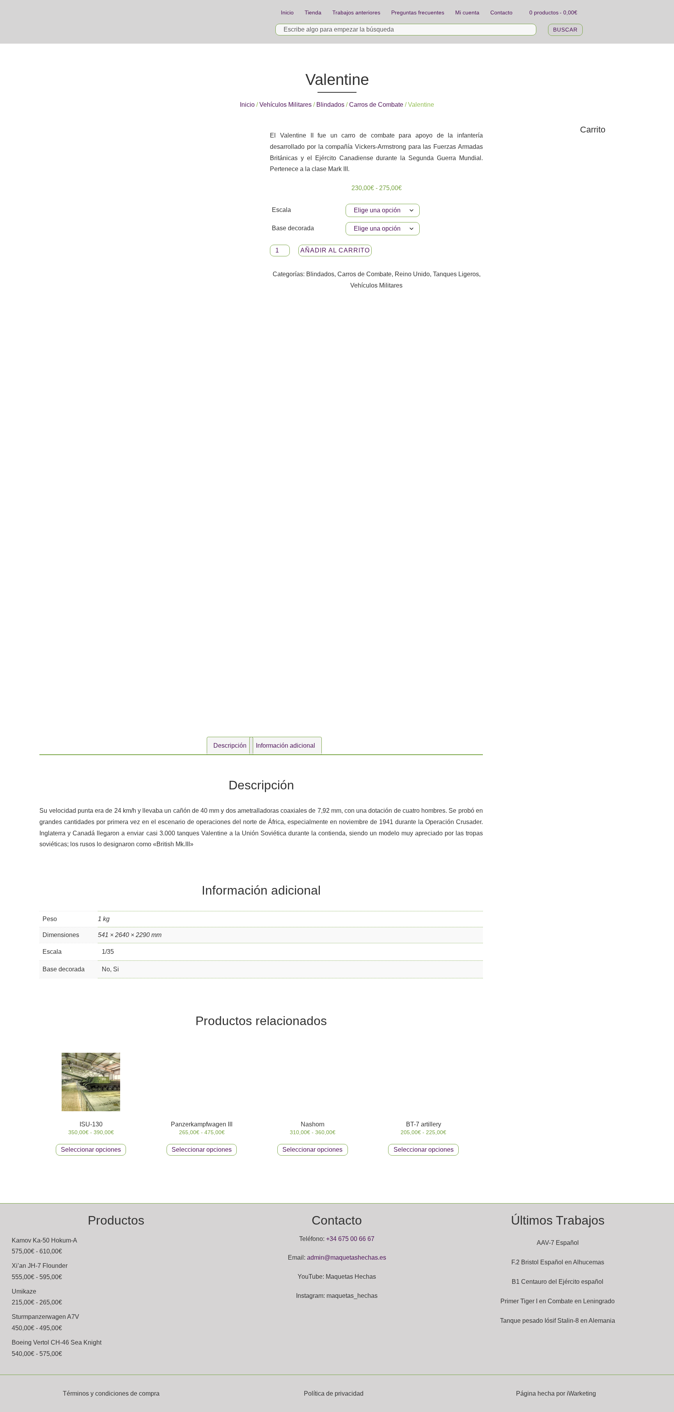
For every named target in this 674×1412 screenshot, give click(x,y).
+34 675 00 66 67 (350, 1239)
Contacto (501, 12)
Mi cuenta (467, 12)
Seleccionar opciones (91, 1149)
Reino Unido (412, 274)
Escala (281, 210)
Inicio (287, 12)
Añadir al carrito (335, 250)
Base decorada (293, 228)
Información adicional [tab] (285, 745)
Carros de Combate (376, 104)
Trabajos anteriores (356, 12)
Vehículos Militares (285, 104)
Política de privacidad (334, 1393)
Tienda (313, 12)
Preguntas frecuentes (417, 12)
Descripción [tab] (230, 745)
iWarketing (581, 1393)
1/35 (108, 951)
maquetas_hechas (352, 1295)
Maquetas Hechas (351, 1276)
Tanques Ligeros (456, 274)
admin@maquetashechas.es (346, 1257)
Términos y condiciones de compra (111, 1393)
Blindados (330, 104)
